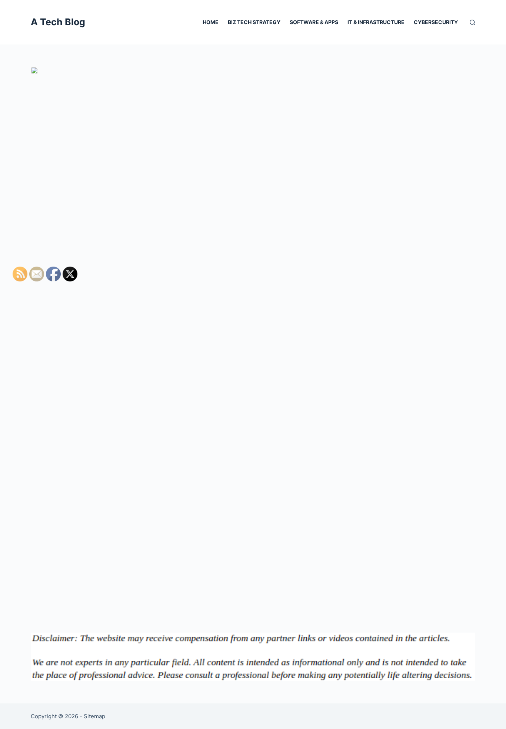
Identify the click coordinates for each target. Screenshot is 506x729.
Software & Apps (314, 22)
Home (211, 22)
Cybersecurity (436, 22)
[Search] (472, 22)
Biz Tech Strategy (254, 22)
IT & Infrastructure (376, 22)
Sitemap (94, 716)
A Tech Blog (58, 21)
